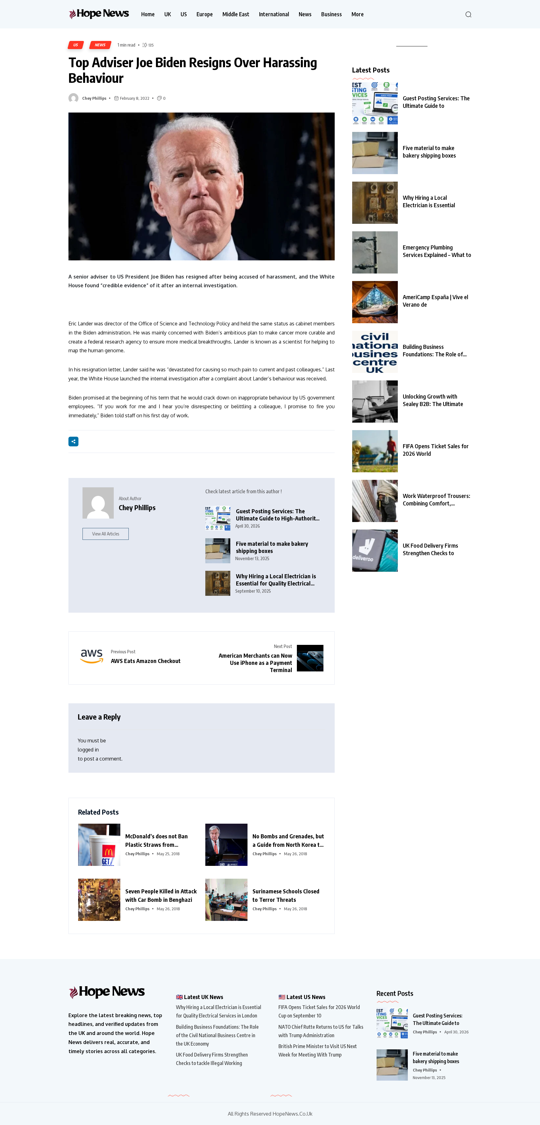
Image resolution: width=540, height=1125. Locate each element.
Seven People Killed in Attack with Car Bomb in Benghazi (161, 895)
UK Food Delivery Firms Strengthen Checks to (430, 549)
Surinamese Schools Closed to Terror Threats (285, 895)
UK (167, 14)
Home (148, 14)
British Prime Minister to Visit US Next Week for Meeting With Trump (317, 1050)
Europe (205, 14)
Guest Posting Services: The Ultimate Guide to (436, 101)
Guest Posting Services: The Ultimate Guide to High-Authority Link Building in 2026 (277, 515)
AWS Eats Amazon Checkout (146, 660)
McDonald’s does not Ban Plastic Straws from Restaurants (156, 840)
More (358, 14)
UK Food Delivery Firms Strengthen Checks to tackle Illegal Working (212, 1059)
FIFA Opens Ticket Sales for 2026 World (436, 449)
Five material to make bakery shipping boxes (272, 547)
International (274, 14)
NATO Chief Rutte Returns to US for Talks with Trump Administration (320, 1031)
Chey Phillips (94, 98)
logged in (88, 749)
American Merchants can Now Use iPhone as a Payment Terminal (255, 662)
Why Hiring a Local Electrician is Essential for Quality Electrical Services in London (276, 580)
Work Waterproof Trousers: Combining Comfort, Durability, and (436, 499)
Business (331, 14)
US (184, 14)
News (305, 14)
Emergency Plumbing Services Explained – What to (437, 251)
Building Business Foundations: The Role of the (433, 350)
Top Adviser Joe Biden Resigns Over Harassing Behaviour (192, 70)
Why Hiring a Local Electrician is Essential (429, 201)
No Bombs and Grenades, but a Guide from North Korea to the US (288, 840)
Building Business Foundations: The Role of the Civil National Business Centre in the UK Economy (217, 1035)
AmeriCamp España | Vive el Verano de (435, 300)
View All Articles (105, 533)
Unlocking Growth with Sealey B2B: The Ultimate (433, 400)
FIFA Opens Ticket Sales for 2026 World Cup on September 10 (319, 1011)
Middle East (235, 14)
